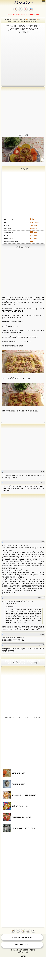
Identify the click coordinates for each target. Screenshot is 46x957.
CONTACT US (23, 952)
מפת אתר (23, 956)
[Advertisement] (23, 58)
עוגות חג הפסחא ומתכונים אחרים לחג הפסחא (23, 15)
